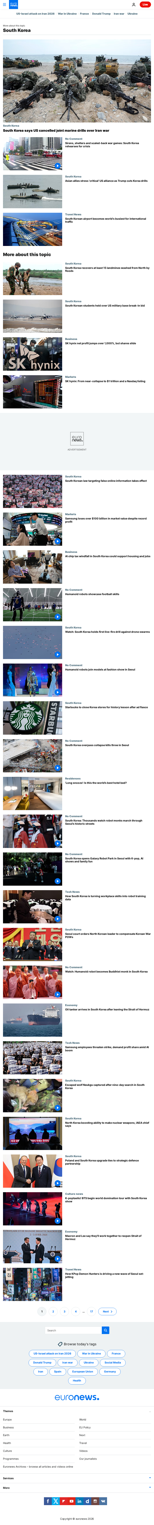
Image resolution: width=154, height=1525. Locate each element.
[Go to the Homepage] (13, 4)
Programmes (11, 1458)
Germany (110, 1371)
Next (106, 1311)
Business (71, 338)
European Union (82, 1371)
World (82, 1419)
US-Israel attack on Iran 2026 (35, 13)
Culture (7, 1450)
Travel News (73, 214)
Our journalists (88, 1458)
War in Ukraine (67, 13)
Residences (73, 778)
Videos (83, 1450)
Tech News (72, 891)
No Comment (73, 138)
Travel (83, 1443)
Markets (70, 376)
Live (145, 4)
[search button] (105, 1330)
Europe (7, 1419)
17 (91, 1311)
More (6, 1487)
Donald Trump (101, 13)
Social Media (113, 1362)
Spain (57, 1371)
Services (8, 1478)
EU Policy (85, 1427)
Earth (6, 1435)
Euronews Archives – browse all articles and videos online (38, 1466)
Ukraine (133, 13)
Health (77, 1380)
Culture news (74, 1193)
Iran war (119, 13)
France (84, 13)
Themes (8, 1411)
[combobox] (77, 1330)
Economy (71, 1004)
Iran (40, 1371)
